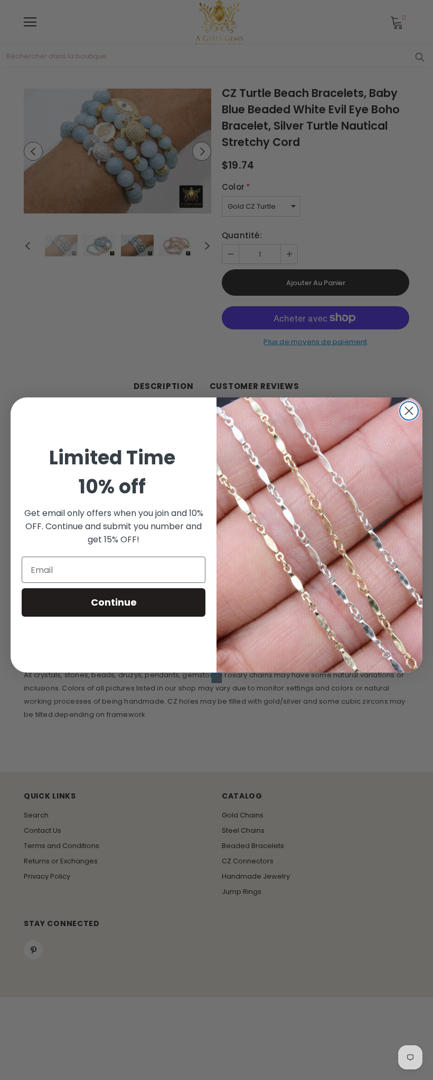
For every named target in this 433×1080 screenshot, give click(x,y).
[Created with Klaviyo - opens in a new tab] (216, 678)
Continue (114, 602)
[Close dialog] (409, 411)
